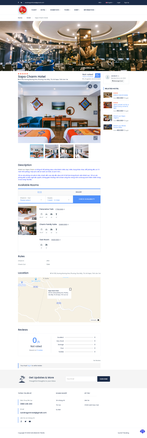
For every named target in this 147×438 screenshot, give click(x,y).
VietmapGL (94, 320)
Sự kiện (58, 410)
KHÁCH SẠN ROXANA (121, 95)
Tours (66, 10)
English (109, 2)
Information (89, 10)
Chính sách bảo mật (91, 405)
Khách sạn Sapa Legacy (119, 117)
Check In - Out (25, 198)
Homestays (54, 10)
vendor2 (114, 76)
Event (76, 10)
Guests (50, 198)
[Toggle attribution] (98, 320)
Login (118, 2)
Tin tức (58, 405)
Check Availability (87, 199)
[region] (59, 299)
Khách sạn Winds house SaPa (120, 126)
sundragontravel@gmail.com (34, 3)
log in (29, 366)
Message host (118, 81)
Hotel (43, 10)
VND (99, 2)
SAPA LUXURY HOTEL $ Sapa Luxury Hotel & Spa (121, 106)
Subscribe (104, 379)
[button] (96, 138)
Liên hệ (86, 400)
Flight (34, 10)
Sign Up (126, 2)
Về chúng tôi (60, 400)
